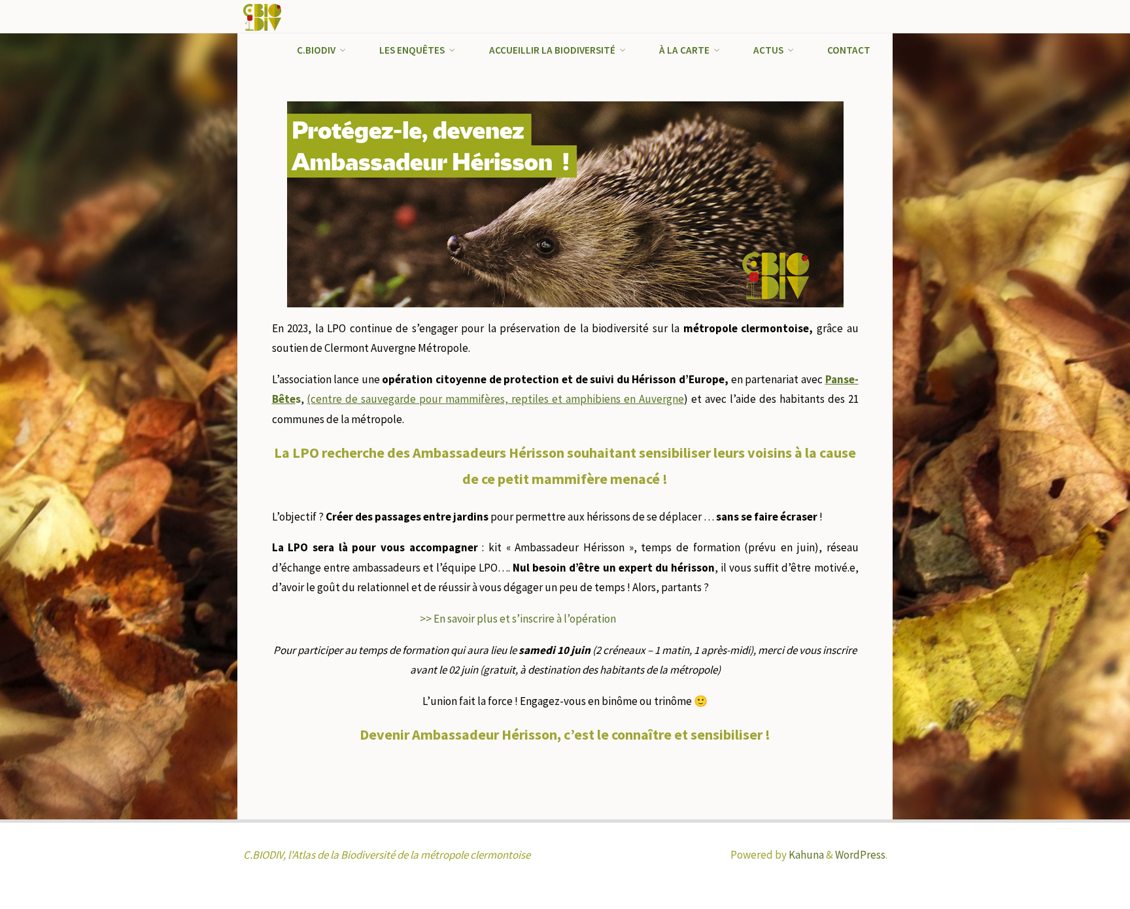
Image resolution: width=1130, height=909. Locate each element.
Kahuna (805, 855)
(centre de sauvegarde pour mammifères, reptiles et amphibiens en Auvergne (495, 399)
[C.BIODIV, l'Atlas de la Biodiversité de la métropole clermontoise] (262, 16)
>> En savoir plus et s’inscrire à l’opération (518, 618)
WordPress (860, 855)
